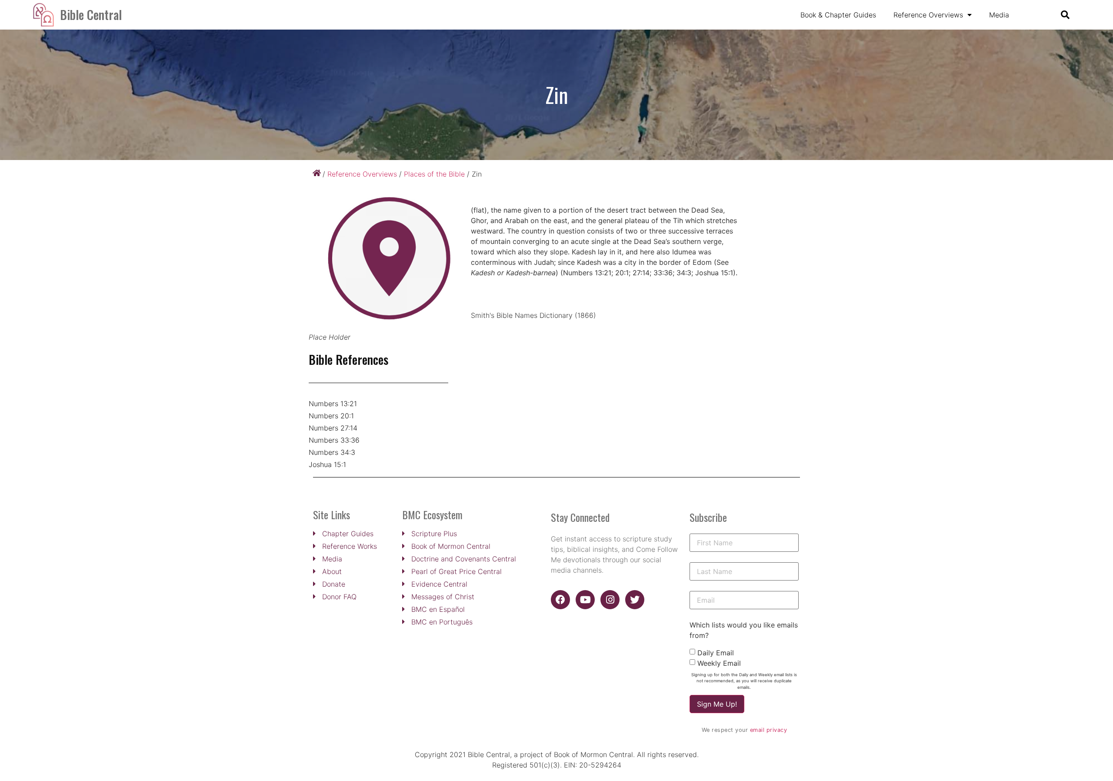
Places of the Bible (434, 174)
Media (999, 14)
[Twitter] (634, 599)
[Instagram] (610, 599)
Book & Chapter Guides (838, 14)
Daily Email (715, 652)
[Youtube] (585, 599)
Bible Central (91, 14)
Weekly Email (719, 663)
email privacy (768, 730)
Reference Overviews (928, 14)
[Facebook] (560, 599)
